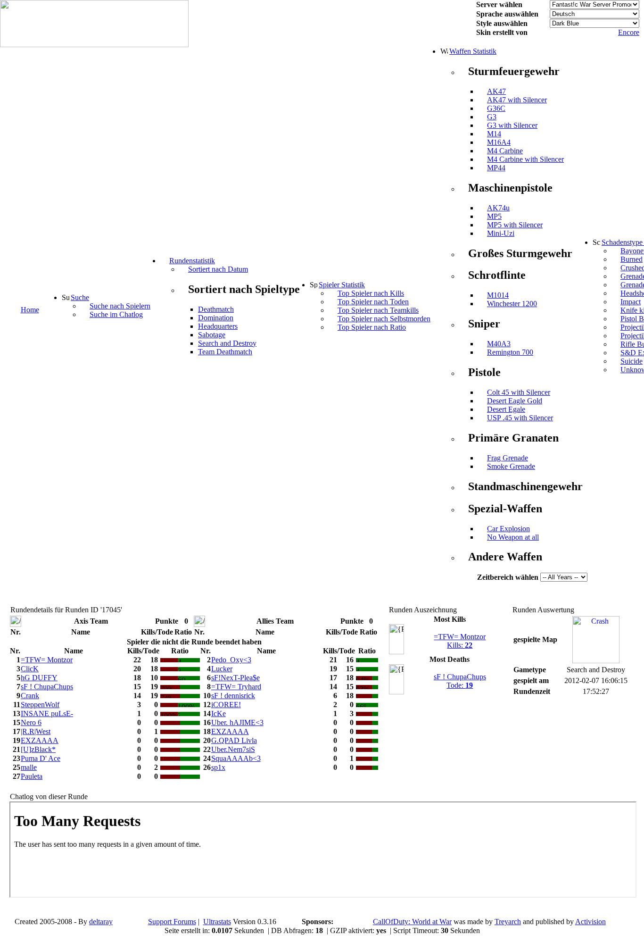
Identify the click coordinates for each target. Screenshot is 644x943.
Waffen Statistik (472, 51)
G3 (491, 117)
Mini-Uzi (500, 233)
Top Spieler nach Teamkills (378, 310)
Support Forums (172, 922)
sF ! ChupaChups (47, 687)
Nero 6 (31, 722)
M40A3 (499, 344)
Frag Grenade (507, 458)
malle (29, 767)
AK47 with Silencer (517, 100)
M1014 (498, 295)
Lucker (221, 669)
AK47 (496, 91)
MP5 (494, 216)
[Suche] (65, 297)
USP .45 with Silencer (520, 418)
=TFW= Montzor (47, 660)
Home (30, 310)
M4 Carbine (505, 151)
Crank (30, 696)
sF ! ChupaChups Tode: (460, 681)
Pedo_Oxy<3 (231, 660)
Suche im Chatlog (116, 314)
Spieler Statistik (342, 285)
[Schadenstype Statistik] (596, 242)
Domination (215, 318)
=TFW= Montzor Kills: (460, 641)
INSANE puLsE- (47, 713)
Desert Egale (506, 409)
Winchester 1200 (512, 304)
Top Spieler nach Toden (373, 302)
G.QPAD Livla (234, 740)
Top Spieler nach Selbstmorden (384, 319)
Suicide (631, 361)
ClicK (30, 669)
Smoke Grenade (511, 466)
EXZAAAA (230, 731)
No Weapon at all (513, 537)
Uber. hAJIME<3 (237, 722)
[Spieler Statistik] (313, 284)
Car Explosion (508, 529)
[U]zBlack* (38, 749)
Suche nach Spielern (120, 306)
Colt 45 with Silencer (518, 392)
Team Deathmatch (225, 352)
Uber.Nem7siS (233, 749)
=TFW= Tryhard (236, 687)
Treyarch (508, 922)
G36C (496, 108)
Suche (80, 297)
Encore (628, 32)
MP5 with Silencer (515, 225)
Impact (630, 302)
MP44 (496, 168)
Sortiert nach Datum (218, 269)
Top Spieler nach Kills (371, 293)
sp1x (218, 767)
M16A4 (499, 142)
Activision (590, 922)
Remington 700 (510, 352)
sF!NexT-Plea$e (235, 678)
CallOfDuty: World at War (412, 922)
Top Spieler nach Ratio (372, 327)
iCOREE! (226, 705)
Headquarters (218, 326)
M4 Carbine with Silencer (525, 159)
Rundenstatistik (192, 261)
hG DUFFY (39, 678)
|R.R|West (35, 731)
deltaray (101, 922)
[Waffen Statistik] (444, 51)
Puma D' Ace (40, 758)
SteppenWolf (40, 705)
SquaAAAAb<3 (236, 758)
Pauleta (31, 776)
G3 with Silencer (512, 125)
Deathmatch (216, 309)
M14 (494, 134)
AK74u (498, 208)
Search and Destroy (227, 343)
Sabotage (211, 335)
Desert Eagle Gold (514, 401)
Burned (631, 259)
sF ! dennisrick (233, 696)
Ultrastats (217, 922)
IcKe (218, 713)
